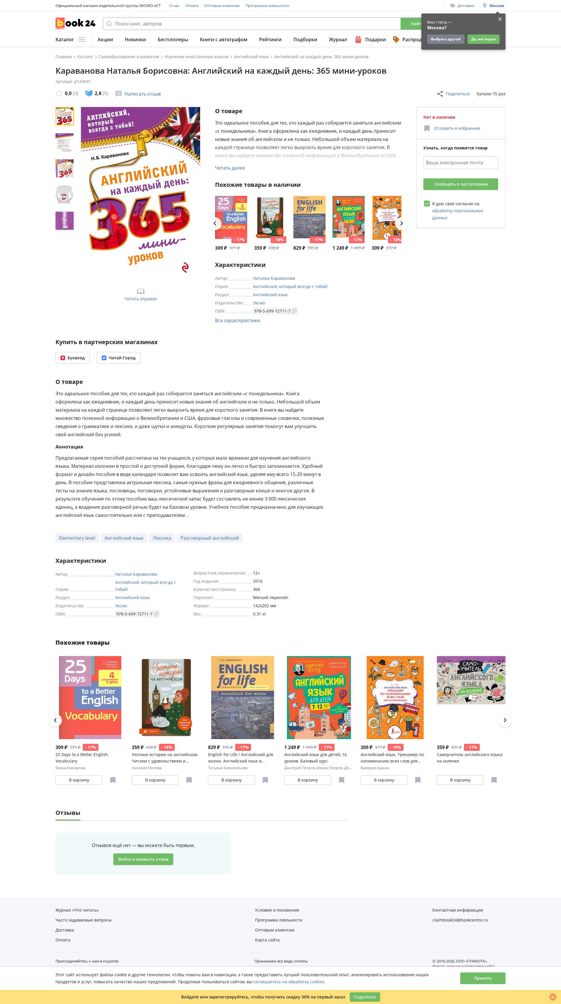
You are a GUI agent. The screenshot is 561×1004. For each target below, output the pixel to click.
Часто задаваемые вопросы (84, 920)
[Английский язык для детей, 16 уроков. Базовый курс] (349, 218)
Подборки (305, 39)
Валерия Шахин (375, 767)
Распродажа (416, 39)
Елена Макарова (70, 767)
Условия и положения (277, 910)
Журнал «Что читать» (77, 910)
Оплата (191, 5)
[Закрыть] (552, 996)
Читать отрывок (140, 298)
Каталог (65, 39)
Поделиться (458, 93)
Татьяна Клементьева (227, 767)
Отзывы (68, 813)
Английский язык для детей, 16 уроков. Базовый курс (315, 758)
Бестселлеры (173, 39)
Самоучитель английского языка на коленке (470, 758)
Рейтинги (270, 39)
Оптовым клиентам (222, 5)
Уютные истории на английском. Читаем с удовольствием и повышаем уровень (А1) (165, 758)
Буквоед (76, 357)
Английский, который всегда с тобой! (290, 286)
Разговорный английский (210, 538)
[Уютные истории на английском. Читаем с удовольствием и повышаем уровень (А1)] (270, 218)
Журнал (338, 39)
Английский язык (270, 294)
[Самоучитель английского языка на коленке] (471, 697)
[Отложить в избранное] (112, 780)
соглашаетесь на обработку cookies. (289, 981)
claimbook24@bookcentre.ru (460, 920)
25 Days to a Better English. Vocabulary (82, 758)
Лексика (162, 538)
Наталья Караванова (274, 278)
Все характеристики (237, 320)
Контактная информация (457, 910)
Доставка (466, 5)
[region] (66, 193)
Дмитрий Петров (299, 767)
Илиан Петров (329, 767)
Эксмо (259, 303)
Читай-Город (122, 357)
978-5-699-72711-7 (272, 311)
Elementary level (77, 538)
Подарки (375, 39)
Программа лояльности (267, 5)
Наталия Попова (147, 767)
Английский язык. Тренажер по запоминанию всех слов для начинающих (392, 758)
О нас (174, 5)
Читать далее (230, 168)
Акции (105, 39)
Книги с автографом (223, 39)
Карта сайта (267, 940)
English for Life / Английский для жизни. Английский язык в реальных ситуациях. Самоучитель (240, 758)
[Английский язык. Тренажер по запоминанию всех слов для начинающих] (388, 218)
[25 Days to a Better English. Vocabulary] (231, 218)
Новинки (135, 39)
